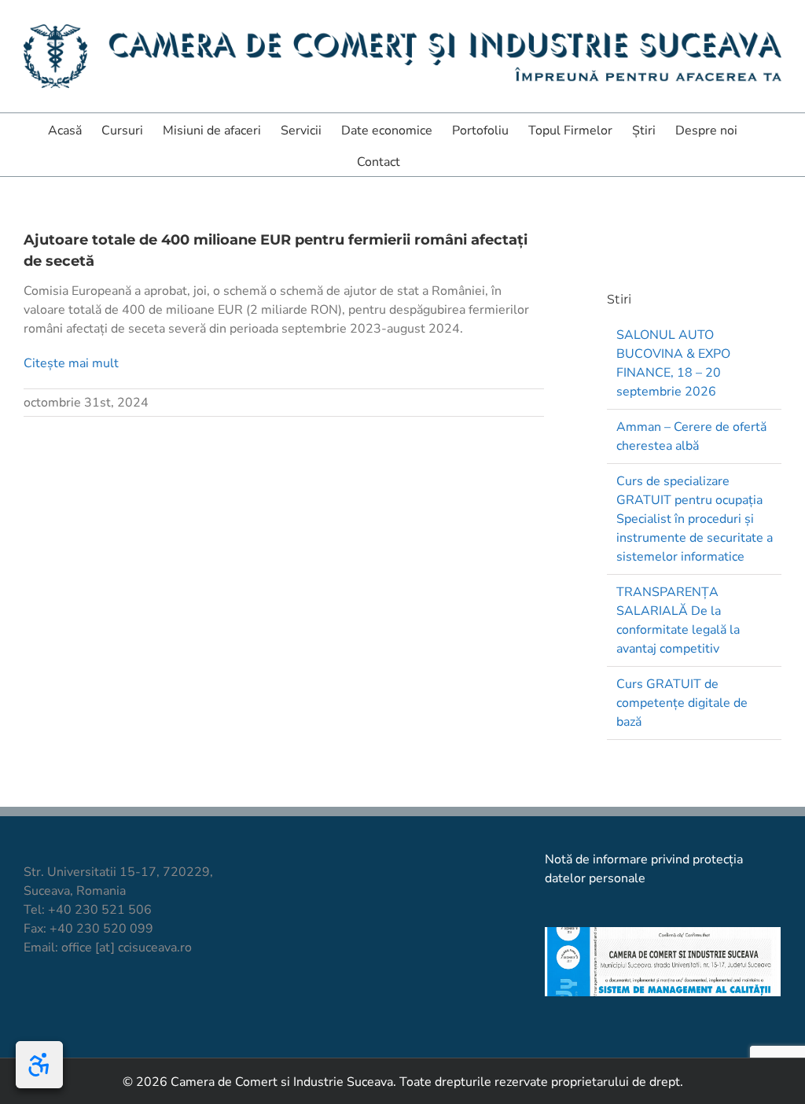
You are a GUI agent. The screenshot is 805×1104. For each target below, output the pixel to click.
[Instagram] (84, 1005)
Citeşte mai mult (71, 363)
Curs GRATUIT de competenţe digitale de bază (682, 702)
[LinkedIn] (111, 1005)
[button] (424, 160)
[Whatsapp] (137, 1005)
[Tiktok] (57, 1005)
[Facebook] (31, 1005)
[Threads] (164, 1005)
